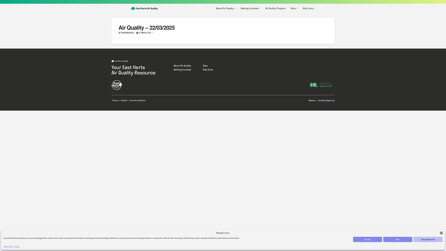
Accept (368, 239)
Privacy (17, 246)
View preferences (428, 239)
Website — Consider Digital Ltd (321, 100)
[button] (441, 233)
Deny (398, 239)
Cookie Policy (8, 246)
